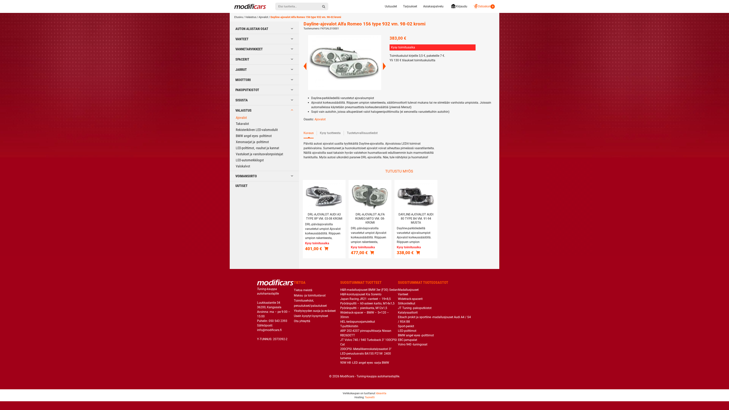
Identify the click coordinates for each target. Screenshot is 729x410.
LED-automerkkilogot (250, 160)
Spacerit (242, 59)
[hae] (323, 6)
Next (384, 66)
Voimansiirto (246, 176)
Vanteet (242, 39)
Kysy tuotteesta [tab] (330, 133)
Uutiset (241, 186)
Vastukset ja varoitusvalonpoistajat (259, 154)
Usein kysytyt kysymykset (311, 316)
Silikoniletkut (406, 303)
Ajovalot (263, 17)
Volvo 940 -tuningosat (412, 344)
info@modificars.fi (269, 330)
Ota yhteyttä (302, 321)
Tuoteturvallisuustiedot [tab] (362, 133)
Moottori (243, 80)
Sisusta (241, 100)
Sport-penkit (406, 326)
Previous (305, 66)
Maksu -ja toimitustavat (310, 295)
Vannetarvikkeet (249, 49)
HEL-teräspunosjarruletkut (357, 321)
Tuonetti (370, 397)
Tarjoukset (410, 6)
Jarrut (241, 70)
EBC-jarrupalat (407, 340)
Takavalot (242, 124)
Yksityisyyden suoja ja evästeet (315, 311)
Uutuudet (391, 6)
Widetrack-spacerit (410, 299)
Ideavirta (381, 393)
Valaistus (250, 17)
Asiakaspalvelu (433, 6)
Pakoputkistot (247, 90)
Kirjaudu (461, 6)
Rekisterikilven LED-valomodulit (257, 130)
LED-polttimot (407, 331)
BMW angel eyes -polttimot (254, 136)
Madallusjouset (408, 290)
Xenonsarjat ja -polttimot (252, 142)
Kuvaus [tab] (309, 133)
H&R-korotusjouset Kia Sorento (360, 294)
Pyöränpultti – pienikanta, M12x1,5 (363, 308)
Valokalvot (243, 166)
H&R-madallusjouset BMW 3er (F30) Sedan (369, 290)
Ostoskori (485, 6)
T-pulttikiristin (349, 326)
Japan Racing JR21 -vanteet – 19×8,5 (365, 299)
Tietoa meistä (303, 290)
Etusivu (238, 17)
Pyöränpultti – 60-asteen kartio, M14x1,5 (367, 303)
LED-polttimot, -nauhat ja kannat (257, 148)
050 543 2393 (278, 321)
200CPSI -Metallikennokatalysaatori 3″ (365, 349)
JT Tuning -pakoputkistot (415, 308)
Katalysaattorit (408, 312)
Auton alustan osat (251, 29)
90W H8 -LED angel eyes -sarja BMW (364, 362)
